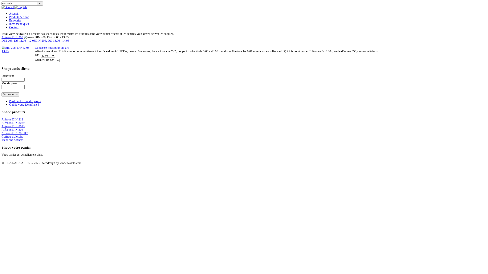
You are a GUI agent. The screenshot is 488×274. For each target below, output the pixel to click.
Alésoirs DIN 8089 (13, 122)
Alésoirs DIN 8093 (13, 126)
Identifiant (8, 75)
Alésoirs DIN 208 (12, 37)
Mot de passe (9, 83)
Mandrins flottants (12, 140)
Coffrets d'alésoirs (12, 136)
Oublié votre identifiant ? (24, 104)
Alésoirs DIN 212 (12, 119)
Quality (39, 59)
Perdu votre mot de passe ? (25, 101)
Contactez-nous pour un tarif (52, 47)
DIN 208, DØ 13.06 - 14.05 (52, 40)
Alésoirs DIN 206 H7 (15, 133)
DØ (37, 55)
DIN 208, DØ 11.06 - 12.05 (18, 40)
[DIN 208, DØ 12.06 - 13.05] (18, 51)
